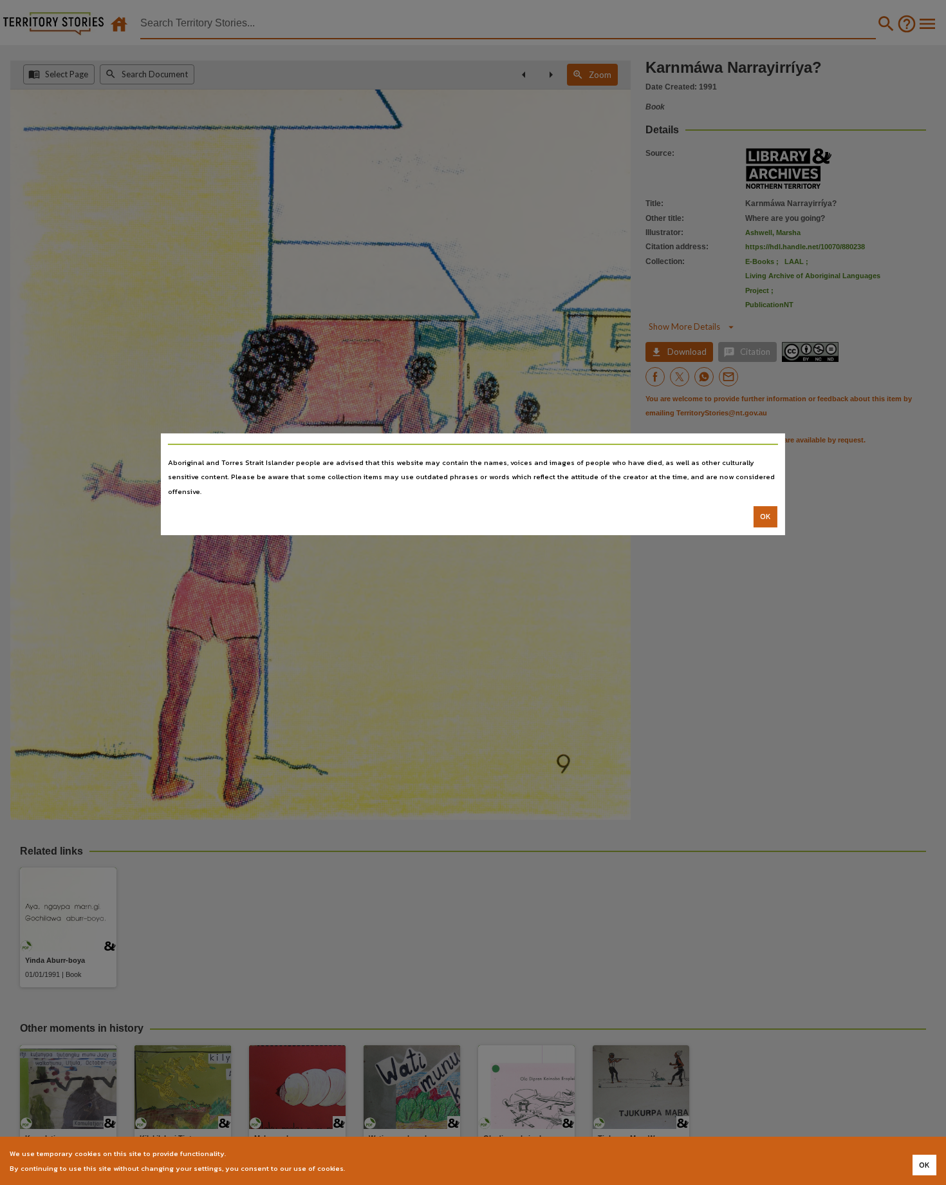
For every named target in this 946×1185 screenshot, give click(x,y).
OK (765, 516)
